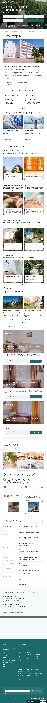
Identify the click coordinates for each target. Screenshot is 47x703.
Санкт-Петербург (21, 650)
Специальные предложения (9, 660)
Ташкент (19, 683)
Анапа (19, 654)
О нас (4, 664)
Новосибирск (29, 667)
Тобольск (37, 658)
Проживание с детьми (9, 554)
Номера (40, 31)
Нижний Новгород (30, 665)
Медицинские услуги (9, 550)
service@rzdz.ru (8, 606)
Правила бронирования (10, 693)
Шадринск (37, 671)
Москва (19, 648)
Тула (36, 662)
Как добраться (10, 84)
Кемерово (29, 652)
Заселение (6, 537)
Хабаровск (37, 669)
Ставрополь (37, 654)
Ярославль (37, 677)
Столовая (9, 448)
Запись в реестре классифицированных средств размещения (13, 612)
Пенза (28, 671)
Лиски (28, 656)
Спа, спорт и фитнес (9, 547)
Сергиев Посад (38, 648)
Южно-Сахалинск (38, 673)
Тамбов (36, 656)
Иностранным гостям (9, 571)
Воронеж (20, 663)
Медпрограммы (15, 31)
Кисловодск (29, 654)
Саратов (28, 677)
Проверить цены (36, 361)
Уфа (36, 667)
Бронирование (7, 526)
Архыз (19, 656)
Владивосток (20, 662)
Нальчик (28, 662)
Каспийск (28, 648)
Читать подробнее (28, 500)
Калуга (19, 679)
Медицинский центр (18, 448)
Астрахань (20, 658)
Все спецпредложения (7, 293)
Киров (28, 650)
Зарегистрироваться (36, 690)
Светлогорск (29, 679)
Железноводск (21, 671)
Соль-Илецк (37, 650)
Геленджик (20, 665)
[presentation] (5, 100)
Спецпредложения (32, 31)
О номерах (6, 529)
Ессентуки (20, 669)
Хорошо (42, 701)
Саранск (28, 675)
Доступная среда (8, 579)
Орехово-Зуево (30, 669)
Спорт (15, 449)
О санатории (6, 31)
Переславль (29, 673)
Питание (5, 541)
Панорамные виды (7, 449)
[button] (22, 108)
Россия (19, 646)
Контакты (5, 666)
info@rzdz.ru (5, 655)
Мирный (28, 658)
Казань (19, 677)
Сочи (36, 652)
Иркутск (19, 673)
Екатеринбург (21, 667)
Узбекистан (20, 681)
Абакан (19, 652)
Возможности (23, 31)
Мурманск (29, 660)
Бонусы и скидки (8, 560)
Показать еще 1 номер (23, 438)
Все (4, 448)
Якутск (36, 675)
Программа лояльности (8, 662)
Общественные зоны (35, 448)
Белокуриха (20, 660)
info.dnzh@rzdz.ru (9, 604)
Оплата (5, 557)
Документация (7, 568)
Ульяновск (37, 665)
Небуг (28, 663)
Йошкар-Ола (20, 675)
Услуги (5, 544)
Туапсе (36, 660)
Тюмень (36, 663)
